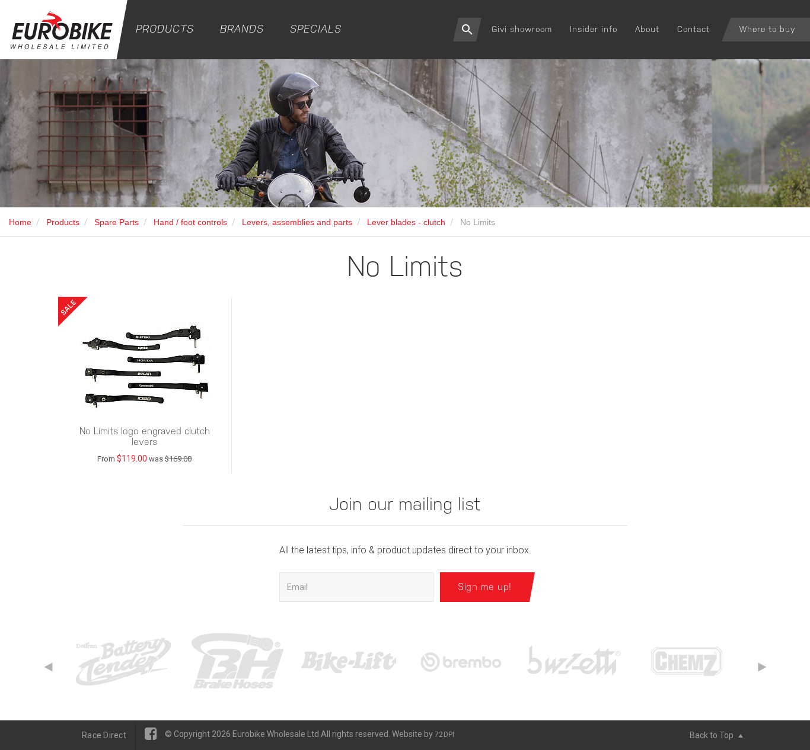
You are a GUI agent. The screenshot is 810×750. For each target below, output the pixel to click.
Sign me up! (485, 586)
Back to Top (712, 735)
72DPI (444, 734)
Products (165, 29)
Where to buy (767, 29)
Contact (693, 29)
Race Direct (104, 735)
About (647, 29)
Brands (242, 29)
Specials (316, 29)
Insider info (593, 29)
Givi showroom (522, 29)
